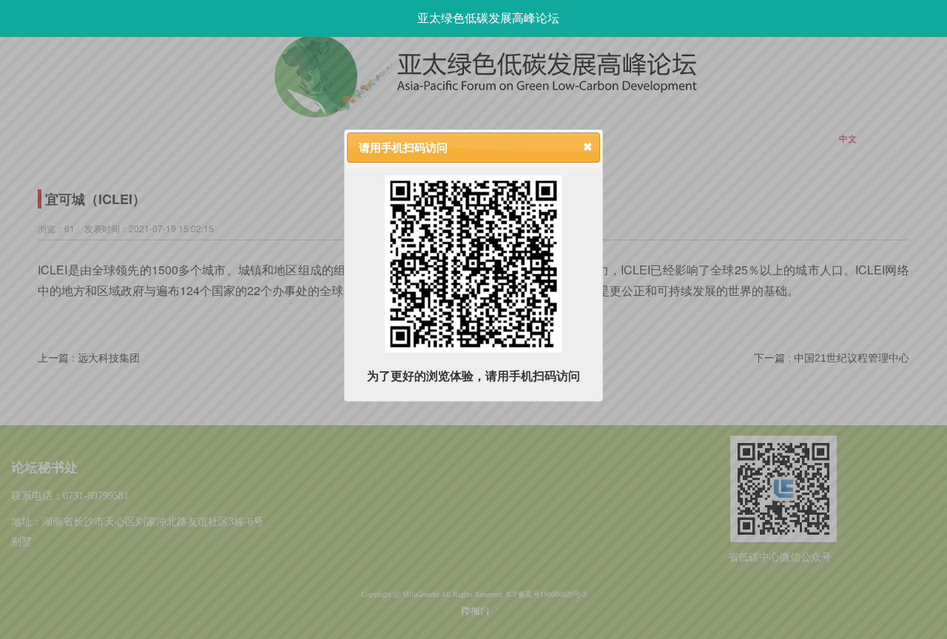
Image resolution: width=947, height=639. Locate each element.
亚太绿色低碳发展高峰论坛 (488, 18)
